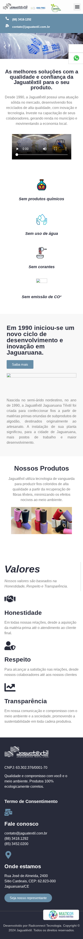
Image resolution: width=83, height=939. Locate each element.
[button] (77, 7)
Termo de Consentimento (31, 801)
